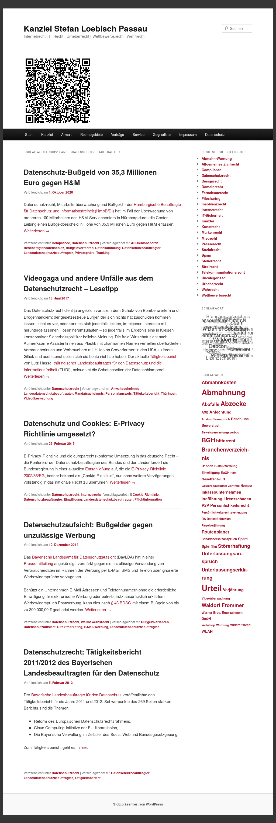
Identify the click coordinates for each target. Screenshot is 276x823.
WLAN (207, 631)
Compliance (61, 242)
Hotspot (246, 485)
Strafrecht (210, 266)
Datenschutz (215, 134)
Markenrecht (212, 232)
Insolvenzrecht (214, 203)
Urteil (212, 588)
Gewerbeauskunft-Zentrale (221, 486)
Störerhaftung (234, 545)
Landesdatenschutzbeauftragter (48, 252)
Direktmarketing (69, 626)
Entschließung (97, 468)
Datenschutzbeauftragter (141, 247)
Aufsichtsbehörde (144, 242)
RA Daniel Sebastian (216, 518)
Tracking (102, 252)
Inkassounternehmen (221, 492)
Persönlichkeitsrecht (229, 505)
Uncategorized (214, 277)
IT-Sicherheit (212, 215)
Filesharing (211, 198)
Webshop (208, 625)
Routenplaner (215, 532)
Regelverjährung (213, 525)
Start (29, 134)
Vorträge (117, 134)
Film (233, 473)
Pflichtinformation (148, 499)
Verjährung (233, 590)
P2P (205, 505)
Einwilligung (73, 499)
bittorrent (225, 441)
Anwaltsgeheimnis (125, 388)
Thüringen (168, 393)
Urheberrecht (212, 283)
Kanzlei (47, 134)
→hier (82, 747)
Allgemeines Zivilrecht (220, 164)
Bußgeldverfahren (80, 247)
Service (138, 134)
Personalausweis (118, 393)
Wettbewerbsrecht (95, 621)
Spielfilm (209, 546)
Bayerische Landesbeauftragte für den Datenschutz (76, 694)
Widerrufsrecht (240, 625)
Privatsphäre (85, 252)
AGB (205, 412)
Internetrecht (91, 494)
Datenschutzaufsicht (40, 626)
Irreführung (212, 498)
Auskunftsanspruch (216, 419)
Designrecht (212, 181)
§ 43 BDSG (121, 602)
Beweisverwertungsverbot (220, 432)
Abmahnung (224, 392)
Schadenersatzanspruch (219, 539)
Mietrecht (209, 238)
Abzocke (233, 403)
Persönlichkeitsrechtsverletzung (224, 512)
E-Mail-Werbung (96, 626)
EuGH (225, 472)
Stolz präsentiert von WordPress (138, 804)
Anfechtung (220, 412)
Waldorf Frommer (223, 605)
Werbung (222, 625)
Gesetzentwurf (213, 479)
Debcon (207, 466)
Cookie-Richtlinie (146, 494)
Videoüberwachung (38, 398)
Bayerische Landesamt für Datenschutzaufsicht (74, 557)
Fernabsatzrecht (215, 192)
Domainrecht (212, 186)
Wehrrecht (210, 289)
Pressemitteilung (38, 563)
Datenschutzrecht (85, 242)
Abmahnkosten (219, 382)
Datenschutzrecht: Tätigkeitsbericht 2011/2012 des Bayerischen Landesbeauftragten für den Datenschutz (92, 662)
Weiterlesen (37, 230)
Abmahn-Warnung (217, 158)
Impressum (188, 134)
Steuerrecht (211, 260)
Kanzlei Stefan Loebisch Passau (85, 28)
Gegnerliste (162, 134)
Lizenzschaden (237, 498)
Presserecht (211, 243)
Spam (206, 255)
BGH (208, 440)
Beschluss (240, 418)
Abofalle (210, 404)
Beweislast (210, 425)
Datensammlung (107, 247)
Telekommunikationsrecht (223, 272)
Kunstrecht (211, 226)
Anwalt (66, 134)
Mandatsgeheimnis (89, 393)
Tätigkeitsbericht (164, 356)
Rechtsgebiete (91, 134)
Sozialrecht (211, 249)
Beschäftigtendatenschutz (44, 247)
